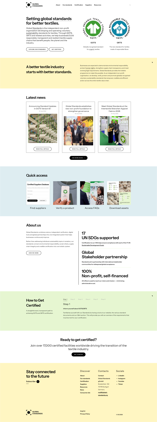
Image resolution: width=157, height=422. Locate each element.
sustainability (32, 33)
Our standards (85, 378)
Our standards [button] (67, 5)
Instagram (121, 378)
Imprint (82, 411)
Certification (84, 381)
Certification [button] (78, 5)
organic (91, 49)
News (82, 390)
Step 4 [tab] (88, 299)
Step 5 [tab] (95, 299)
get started (78, 354)
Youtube (121, 381)
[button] (130, 5)
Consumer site (85, 393)
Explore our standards (37, 49)
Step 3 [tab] (80, 299)
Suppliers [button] (88, 5)
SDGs (93, 237)
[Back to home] (34, 5)
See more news (77, 158)
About (82, 376)
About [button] (58, 5)
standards (62, 18)
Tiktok (120, 384)
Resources (83, 387)
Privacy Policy (85, 414)
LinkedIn (121, 376)
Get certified (56, 49)
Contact (101, 376)
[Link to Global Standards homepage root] (34, 412)
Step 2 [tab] (73, 299)
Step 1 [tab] (65, 299)
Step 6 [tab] (103, 299)
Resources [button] (97, 5)
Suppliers (83, 384)
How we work (34, 253)
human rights (90, 68)
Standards (37, 28)
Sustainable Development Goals (93, 245)
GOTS (69, 33)
